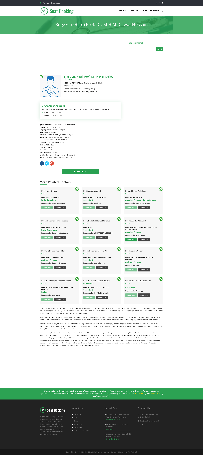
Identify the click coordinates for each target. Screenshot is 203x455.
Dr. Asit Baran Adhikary (135, 191)
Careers (76, 421)
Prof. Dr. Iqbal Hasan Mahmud (96, 221)
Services (134, 11)
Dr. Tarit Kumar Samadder (53, 251)
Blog (145, 11)
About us (122, 11)
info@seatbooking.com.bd (149, 421)
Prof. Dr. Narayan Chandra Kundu (56, 281)
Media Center (78, 424)
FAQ (75, 418)
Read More (60, 208)
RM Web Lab (132, 452)
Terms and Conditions (81, 431)
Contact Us (154, 11)
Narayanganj (88, 283)
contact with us (156, 393)
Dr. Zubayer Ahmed (92, 191)
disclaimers (139, 393)
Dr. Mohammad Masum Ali (95, 251)
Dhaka (43, 193)
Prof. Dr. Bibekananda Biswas (96, 281)
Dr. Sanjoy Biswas (49, 191)
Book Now (80, 171)
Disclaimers (78, 427)
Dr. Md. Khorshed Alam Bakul (138, 281)
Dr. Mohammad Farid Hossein (54, 221)
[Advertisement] (80, 55)
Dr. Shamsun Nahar (134, 251)
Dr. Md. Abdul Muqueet (135, 221)
